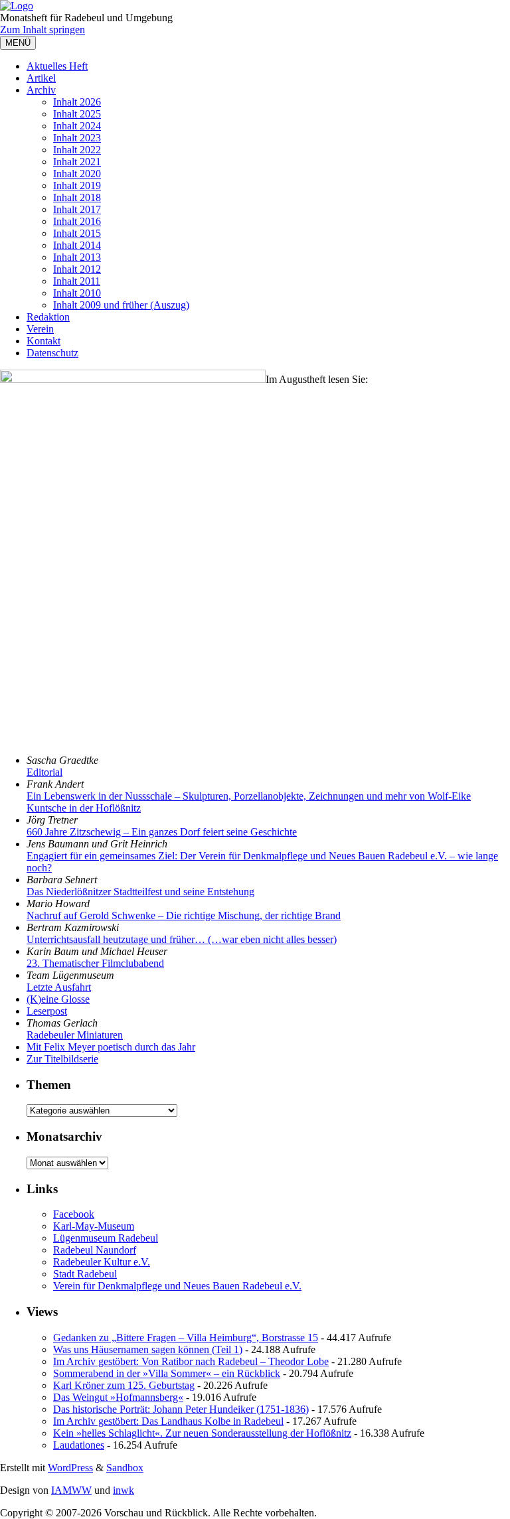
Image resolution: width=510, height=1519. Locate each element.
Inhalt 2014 (77, 245)
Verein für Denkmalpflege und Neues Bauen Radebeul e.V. (177, 1285)
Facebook (73, 1214)
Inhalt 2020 (77, 173)
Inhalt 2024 (77, 125)
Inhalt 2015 (77, 233)
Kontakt (43, 340)
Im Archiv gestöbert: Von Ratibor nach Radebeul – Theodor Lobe (191, 1361)
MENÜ (18, 43)
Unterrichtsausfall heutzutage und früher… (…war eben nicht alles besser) (182, 939)
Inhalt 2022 (77, 149)
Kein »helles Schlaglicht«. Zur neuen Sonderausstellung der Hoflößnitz (202, 1433)
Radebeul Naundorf (94, 1250)
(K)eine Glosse (58, 999)
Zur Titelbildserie (62, 1058)
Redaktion (48, 317)
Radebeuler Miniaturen (75, 1035)
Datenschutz (52, 352)
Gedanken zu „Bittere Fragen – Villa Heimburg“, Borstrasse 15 (185, 1337)
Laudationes (78, 1445)
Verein (40, 328)
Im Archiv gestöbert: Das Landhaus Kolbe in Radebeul (168, 1421)
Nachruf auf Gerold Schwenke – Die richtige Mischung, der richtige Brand (184, 915)
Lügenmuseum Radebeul (105, 1238)
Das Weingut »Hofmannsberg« (118, 1397)
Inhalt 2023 (77, 137)
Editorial (44, 772)
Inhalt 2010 (77, 293)
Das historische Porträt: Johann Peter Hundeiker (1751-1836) (181, 1409)
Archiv (41, 90)
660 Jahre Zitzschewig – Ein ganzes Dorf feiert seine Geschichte (162, 831)
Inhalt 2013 (77, 257)
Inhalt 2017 (77, 209)
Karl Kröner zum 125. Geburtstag (124, 1385)
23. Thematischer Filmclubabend (95, 963)
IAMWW (71, 1490)
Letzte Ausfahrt (59, 987)
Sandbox (124, 1467)
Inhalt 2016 (77, 221)
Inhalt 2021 (77, 161)
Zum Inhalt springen (42, 29)
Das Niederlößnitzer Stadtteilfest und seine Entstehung (140, 891)
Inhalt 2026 (77, 102)
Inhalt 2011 (76, 281)
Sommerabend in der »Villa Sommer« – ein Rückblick (166, 1373)
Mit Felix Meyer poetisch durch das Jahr (111, 1046)
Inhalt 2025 (77, 113)
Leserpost (47, 1011)
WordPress (70, 1467)
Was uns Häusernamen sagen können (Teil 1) (147, 1349)
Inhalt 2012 (77, 269)
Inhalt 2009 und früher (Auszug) (121, 305)
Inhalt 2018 (77, 197)
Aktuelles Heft (57, 66)
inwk (123, 1490)
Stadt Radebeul (85, 1273)
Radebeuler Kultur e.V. (101, 1261)
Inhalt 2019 (77, 185)
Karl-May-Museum (93, 1226)
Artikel (41, 78)
